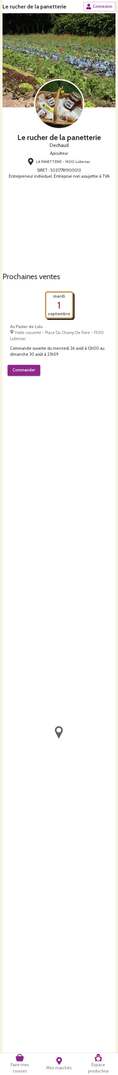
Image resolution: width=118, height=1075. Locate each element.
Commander (24, 370)
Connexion (102, 6)
